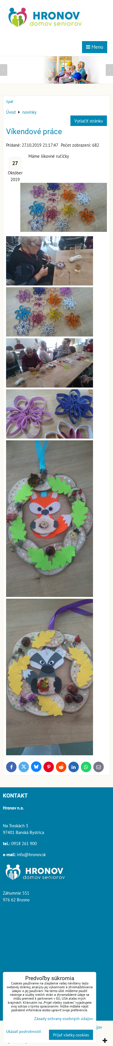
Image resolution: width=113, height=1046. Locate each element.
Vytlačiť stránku (88, 121)
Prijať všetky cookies (71, 1035)
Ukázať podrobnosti (23, 1031)
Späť (9, 101)
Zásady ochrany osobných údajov (63, 1018)
